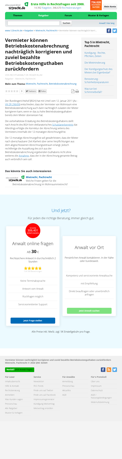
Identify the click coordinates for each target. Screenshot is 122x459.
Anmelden (9, 395)
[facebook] (109, 30)
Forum (68, 15)
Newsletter (39, 382)
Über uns (95, 382)
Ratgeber (47, 8)
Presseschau (11, 404)
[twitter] (114, 30)
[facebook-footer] (103, 369)
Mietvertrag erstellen (43, 408)
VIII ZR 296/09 (12, 104)
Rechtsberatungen (71, 8)
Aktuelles (66, 391)
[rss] (109, 369)
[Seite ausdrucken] (77, 91)
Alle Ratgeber (11, 408)
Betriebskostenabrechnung (62, 84)
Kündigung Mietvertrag (44, 404)
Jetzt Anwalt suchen (89, 310)
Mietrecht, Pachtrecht (46, 31)
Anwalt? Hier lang (106, 23)
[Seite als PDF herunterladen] (72, 91)
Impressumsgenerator (44, 399)
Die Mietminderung (95, 63)
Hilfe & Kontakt (12, 386)
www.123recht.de (13, 31)
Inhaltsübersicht (12, 382)
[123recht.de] (16, 6)
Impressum (96, 386)
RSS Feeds (38, 386)
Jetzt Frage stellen (33, 320)
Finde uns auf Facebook (45, 395)
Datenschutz (97, 391)
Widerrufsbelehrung (100, 402)
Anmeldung (67, 382)
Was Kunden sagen (14, 399)
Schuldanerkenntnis (62, 125)
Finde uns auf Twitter (43, 391)
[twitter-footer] (114, 369)
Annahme (24, 156)
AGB (64, 395)
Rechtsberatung (12, 391)
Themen (17, 15)
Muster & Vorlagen (98, 15)
